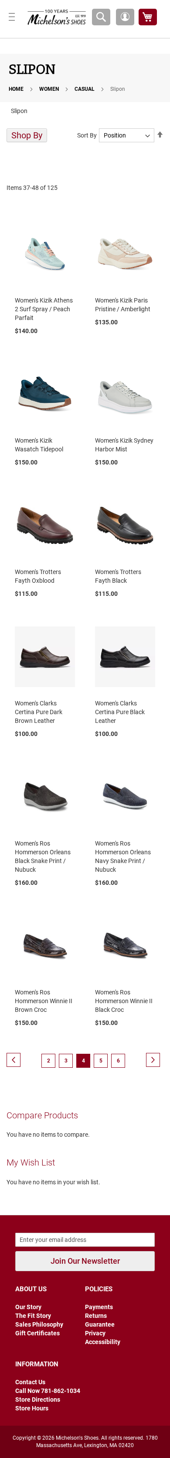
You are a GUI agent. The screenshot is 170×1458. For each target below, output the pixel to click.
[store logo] (55, 17)
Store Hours (31, 1408)
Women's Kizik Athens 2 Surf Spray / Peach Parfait (44, 309)
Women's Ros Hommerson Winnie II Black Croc (124, 1001)
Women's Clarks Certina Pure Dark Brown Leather (38, 712)
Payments (99, 1306)
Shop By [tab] (26, 135)
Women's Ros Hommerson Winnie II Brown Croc (43, 1001)
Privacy (95, 1333)
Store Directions (37, 1399)
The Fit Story (33, 1315)
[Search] (101, 17)
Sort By (87, 135)
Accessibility (102, 1341)
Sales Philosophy (39, 1324)
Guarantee (100, 1324)
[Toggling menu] (12, 17)
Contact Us (30, 1382)
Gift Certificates (37, 1333)
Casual (85, 89)
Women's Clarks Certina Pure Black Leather (120, 712)
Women (49, 89)
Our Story (28, 1306)
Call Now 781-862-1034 (47, 1390)
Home (17, 89)
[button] (125, 17)
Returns (96, 1315)
